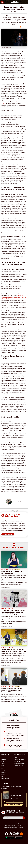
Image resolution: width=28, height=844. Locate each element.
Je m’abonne (17, 761)
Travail (3, 770)
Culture (3, 767)
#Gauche (13, 786)
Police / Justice (5, 778)
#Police (8, 786)
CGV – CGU (20, 825)
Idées (2, 765)
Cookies (13, 829)
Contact (8, 823)
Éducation (3, 774)
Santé (2, 776)
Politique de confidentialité (10, 827)
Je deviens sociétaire (19, 759)
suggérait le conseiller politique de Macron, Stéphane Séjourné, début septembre (13, 297)
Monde (3, 768)
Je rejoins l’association (19, 763)
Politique (3, 759)
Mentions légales (16, 823)
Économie (3, 772)
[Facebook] (6, 834)
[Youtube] (14, 834)
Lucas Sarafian (8, 27)
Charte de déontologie (9, 825)
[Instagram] (17, 834)
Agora (3, 757)
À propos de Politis (18, 765)
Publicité (21, 827)
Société (3, 763)
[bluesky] (10, 834)
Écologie (3, 761)
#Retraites (18, 786)
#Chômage (4, 788)
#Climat (3, 786)
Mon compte (17, 767)
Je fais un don (17, 757)
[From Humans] (21, 834)
